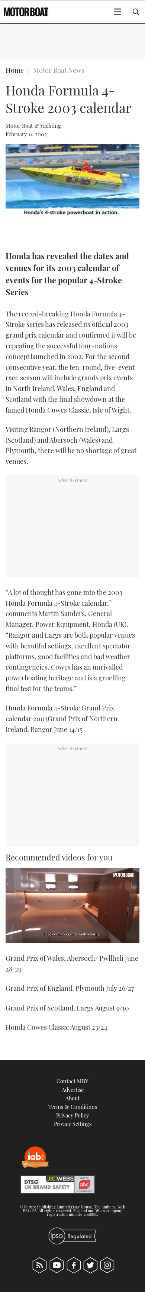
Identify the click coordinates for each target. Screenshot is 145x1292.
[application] (72, 905)
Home (15, 70)
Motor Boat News (58, 70)
